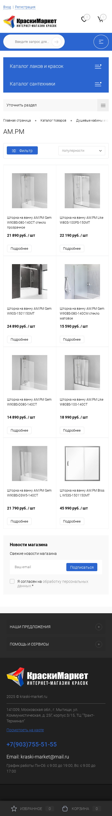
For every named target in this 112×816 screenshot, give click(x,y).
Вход (7, 7)
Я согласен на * (52, 583)
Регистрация (25, 7)
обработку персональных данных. (52, 583)
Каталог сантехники (32, 84)
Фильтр (26, 150)
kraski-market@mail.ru (45, 757)
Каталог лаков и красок (36, 66)
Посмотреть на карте (25, 730)
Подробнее (19, 248)
